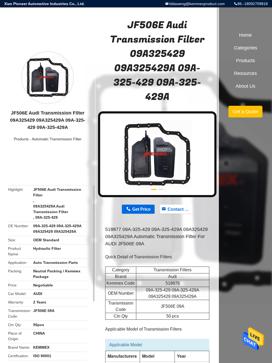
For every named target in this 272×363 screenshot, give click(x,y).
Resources (245, 73)
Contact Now (180, 209)
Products (21, 139)
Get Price (141, 209)
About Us (245, 86)
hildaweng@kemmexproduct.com (197, 4)
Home (245, 35)
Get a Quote (245, 111)
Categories (245, 47)
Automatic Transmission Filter (57, 139)
